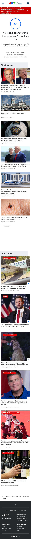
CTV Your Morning (19, 54)
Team (4, 498)
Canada (17, 52)
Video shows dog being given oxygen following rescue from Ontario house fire (14, 363)
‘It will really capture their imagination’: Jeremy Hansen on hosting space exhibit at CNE (14, 402)
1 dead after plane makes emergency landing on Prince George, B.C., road (13, 287)
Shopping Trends (8, 57)
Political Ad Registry (22, 520)
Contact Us (15, 496)
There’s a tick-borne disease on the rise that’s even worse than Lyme (14, 218)
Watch (22, 52)
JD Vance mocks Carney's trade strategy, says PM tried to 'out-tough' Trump (15, 325)
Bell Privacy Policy (21, 516)
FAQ (20, 496)
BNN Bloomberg (6, 528)
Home (7, 52)
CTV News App (6, 496)
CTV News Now (19, 57)
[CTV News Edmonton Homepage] (15, 3)
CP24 (3, 526)
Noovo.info (19, 526)
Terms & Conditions (22, 518)
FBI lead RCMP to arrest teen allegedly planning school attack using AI (14, 139)
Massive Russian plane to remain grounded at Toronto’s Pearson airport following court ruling (14, 191)
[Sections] (3, 3)
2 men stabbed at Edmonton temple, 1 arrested (13, 114)
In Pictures (9, 54)
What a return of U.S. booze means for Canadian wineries (14, 481)
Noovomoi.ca (20, 528)
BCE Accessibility (6, 518)
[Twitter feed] (16, 504)
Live (26, 57)
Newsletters (25, 496)
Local (12, 52)
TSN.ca (4, 530)
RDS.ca (19, 530)
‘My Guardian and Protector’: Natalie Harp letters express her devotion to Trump (15, 165)
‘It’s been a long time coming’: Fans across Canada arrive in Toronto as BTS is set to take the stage (15, 442)
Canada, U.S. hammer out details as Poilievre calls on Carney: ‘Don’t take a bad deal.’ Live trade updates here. (15, 87)
